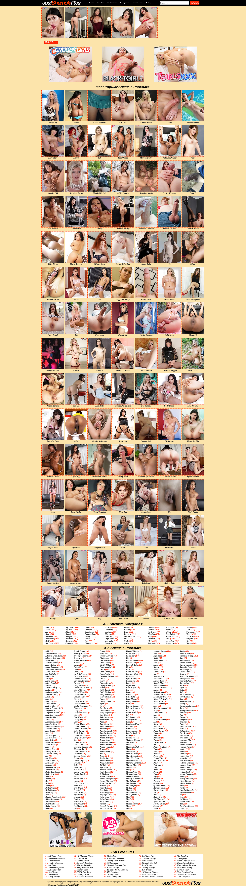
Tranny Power (83, 861)
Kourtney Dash (132, 674)
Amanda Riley (51, 688)
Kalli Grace (104, 774)
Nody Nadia (158, 713)
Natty (155, 690)
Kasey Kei (104, 788)
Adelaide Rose (51, 654)
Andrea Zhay (50, 706)
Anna (47, 720)
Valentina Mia (185, 740)
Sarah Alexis (185, 660)
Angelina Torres (52, 715)
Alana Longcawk (52, 667)
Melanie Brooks (132, 776)
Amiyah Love (50, 694)
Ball (47, 776)
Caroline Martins (81, 681)
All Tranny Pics (54, 870)
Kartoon (103, 786)
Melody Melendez (133, 779)
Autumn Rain (51, 754)
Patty (155, 749)
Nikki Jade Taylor (160, 699)
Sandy (182, 651)
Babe (47, 634)
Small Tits (170, 636)
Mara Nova (130, 751)
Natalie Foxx (158, 681)
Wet (187, 641)
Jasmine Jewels (106, 731)
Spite (182, 699)
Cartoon (77, 683)
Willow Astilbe (185, 783)
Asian (47, 630)
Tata (181, 715)
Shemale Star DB (149, 863)
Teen (188, 630)
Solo (168, 639)
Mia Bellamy (131, 781)
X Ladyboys (182, 858)
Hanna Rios (105, 683)
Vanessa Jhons (186, 747)
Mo (127, 808)
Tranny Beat (82, 870)
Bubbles (77, 663)
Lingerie (127, 634)
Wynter (182, 788)
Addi (47, 651)
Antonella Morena (53, 726)
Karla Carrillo (105, 783)
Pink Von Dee (159, 761)
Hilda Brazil (105, 690)
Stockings (170, 643)
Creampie (69, 643)
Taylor (182, 717)
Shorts (168, 630)
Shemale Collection (57, 858)
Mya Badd (157, 656)
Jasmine (103, 729)
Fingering (89, 643)
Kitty (128, 669)
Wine (182, 786)
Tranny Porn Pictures (116, 861)
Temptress (184, 720)
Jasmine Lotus (106, 733)
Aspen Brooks (51, 742)
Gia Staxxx (104, 658)
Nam (155, 663)
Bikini (68, 632)
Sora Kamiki (185, 697)
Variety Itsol (184, 756)
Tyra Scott (184, 738)
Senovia (183, 674)
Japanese (108, 643)
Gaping (108, 632)
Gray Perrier (105, 674)
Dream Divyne (79, 761)
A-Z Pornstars (111, 3)
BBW (47, 641)
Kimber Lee (131, 663)
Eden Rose (78, 767)
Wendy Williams (186, 779)
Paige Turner (158, 731)
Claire (76, 715)
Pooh (155, 772)
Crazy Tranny (54, 877)
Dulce (76, 765)
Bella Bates (50, 788)
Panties (151, 630)
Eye (75, 808)
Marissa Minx (132, 765)
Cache (76, 665)
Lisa (128, 722)
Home (91, 3)
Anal (47, 627)
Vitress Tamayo (186, 770)
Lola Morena (131, 731)
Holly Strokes (105, 697)
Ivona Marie (105, 710)
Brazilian (69, 639)
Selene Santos (185, 672)
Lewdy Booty (131, 701)
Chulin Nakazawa (81, 706)
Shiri (182, 685)
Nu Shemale (147, 861)
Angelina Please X (53, 713)
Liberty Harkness (133, 708)
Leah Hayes (131, 688)
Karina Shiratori (106, 781)
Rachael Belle (159, 788)
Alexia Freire (50, 674)
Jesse (102, 756)
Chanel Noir (79, 692)
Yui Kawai (184, 799)
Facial (87, 639)
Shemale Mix (54, 874)
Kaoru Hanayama (107, 779)
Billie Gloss (50, 801)
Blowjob (68, 636)
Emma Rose (78, 779)
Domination (90, 634)
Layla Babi (130, 685)
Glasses (108, 634)
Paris (155, 740)
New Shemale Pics (149, 874)
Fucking (108, 627)
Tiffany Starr (185, 731)
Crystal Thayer (80, 724)
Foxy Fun (104, 654)
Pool (150, 636)
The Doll (183, 722)
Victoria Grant (185, 765)
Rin (154, 792)
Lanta (128, 683)
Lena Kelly (130, 697)
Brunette (69, 641)
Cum (87, 627)
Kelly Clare (104, 799)
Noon (155, 717)
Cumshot (88, 630)
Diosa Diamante (80, 751)
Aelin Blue (49, 660)
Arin (47, 733)
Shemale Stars (54, 861)
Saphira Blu (185, 654)
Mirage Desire (132, 804)
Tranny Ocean (113, 874)
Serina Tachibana (187, 676)
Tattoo (189, 627)
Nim (155, 706)
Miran (128, 806)
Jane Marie (104, 724)
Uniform (189, 639)
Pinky (155, 763)
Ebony (87, 636)
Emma (76, 776)
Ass (46, 632)
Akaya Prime (50, 665)
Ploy (155, 767)
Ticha (182, 729)
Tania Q (183, 713)
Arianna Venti (51, 729)
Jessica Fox (104, 758)
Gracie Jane (105, 672)
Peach (156, 751)
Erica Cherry (79, 783)
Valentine (183, 742)
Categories (124, 3)
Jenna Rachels (106, 745)
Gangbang (109, 630)
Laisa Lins (130, 681)
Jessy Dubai (105, 763)
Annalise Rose (51, 724)
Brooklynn (78, 658)
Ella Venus (78, 770)
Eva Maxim (78, 801)
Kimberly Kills (132, 665)
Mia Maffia (131, 786)
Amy (47, 699)
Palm (155, 733)
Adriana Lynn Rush (53, 656)
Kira (128, 667)
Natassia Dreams (160, 688)
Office (126, 643)
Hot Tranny (53, 872)
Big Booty (49, 643)
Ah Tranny (52, 865)
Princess (156, 781)
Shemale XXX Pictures (186, 874)
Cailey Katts (78, 667)
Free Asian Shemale (115, 858)
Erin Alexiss (78, 788)
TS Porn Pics (82, 858)
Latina (127, 630)
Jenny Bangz (105, 751)
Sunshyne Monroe (187, 706)
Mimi (128, 797)
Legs (126, 632)
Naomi (156, 669)
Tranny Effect (83, 874)
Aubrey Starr (50, 751)
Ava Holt (49, 758)
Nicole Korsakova (160, 694)
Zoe (181, 804)
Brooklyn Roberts (81, 656)
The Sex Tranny (149, 858)
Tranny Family (148, 868)
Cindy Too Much (81, 713)
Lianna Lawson (132, 706)
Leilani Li (130, 694)
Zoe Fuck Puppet (187, 806)
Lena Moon (131, 699)
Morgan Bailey (159, 651)
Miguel (129, 790)
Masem (129, 767)
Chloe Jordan (79, 704)
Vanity (182, 751)
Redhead (151, 643)
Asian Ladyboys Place (186, 861)
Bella (47, 786)
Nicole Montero (159, 697)
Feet (86, 641)
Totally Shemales (56, 863)
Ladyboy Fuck (183, 870)
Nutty (155, 724)
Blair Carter (50, 804)
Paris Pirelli (158, 742)
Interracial (109, 641)
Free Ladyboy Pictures (186, 865)
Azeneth (48, 765)
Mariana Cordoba (133, 763)
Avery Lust (49, 763)
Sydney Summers (187, 710)
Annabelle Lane (52, 722)
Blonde (68, 634)
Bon (47, 808)
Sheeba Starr (185, 683)
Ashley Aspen (50, 735)
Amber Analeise (51, 692)
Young (189, 643)
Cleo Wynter (79, 717)
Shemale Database (85, 863)
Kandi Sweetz (105, 776)
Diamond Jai (79, 749)
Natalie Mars (158, 683)
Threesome (190, 632)
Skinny (169, 632)
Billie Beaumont (52, 799)
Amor (47, 697)
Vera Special (185, 761)
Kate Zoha (104, 790)
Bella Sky (49, 792)
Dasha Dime (79, 742)
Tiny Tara (184, 733)
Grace (102, 669)
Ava (46, 756)
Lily (127, 715)
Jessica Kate (105, 761)
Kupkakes (130, 676)
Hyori (102, 704)
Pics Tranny (147, 865)
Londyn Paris (131, 733)
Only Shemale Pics (85, 868)
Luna (128, 735)
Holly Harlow (105, 692)
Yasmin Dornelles (187, 790)
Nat (154, 674)
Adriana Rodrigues (53, 658)
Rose (155, 795)
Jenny (102, 749)
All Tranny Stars (55, 856)
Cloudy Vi (78, 720)
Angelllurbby (50, 717)
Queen (156, 783)
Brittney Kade (79, 654)
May (128, 770)
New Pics (100, 3)
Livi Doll (130, 726)
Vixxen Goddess (186, 774)
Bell (47, 783)
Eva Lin (77, 799)
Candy (76, 672)
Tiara (182, 724)
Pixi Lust (157, 765)
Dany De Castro (80, 738)
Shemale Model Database (117, 870)
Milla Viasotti (131, 792)
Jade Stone (104, 717)
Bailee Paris (50, 770)
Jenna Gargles (106, 742)
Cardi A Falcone (80, 674)
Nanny (156, 667)
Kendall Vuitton (132, 651)
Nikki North (158, 701)
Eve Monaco (79, 806)
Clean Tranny (113, 868)
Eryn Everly (78, 795)
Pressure (156, 779)
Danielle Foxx (79, 733)
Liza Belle (130, 729)
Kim (128, 658)
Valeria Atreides (186, 745)
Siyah (182, 688)
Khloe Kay (130, 656)
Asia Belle (49, 740)
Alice (47, 679)
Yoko (182, 797)
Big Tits (68, 630)
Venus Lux (184, 758)
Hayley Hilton (105, 685)
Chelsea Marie (79, 697)
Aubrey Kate (50, 749)
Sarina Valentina (187, 665)
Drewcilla (77, 763)
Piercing (151, 634)
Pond (155, 770)
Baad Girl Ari (51, 767)
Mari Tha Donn (132, 758)
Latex (126, 627)
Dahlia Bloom (79, 726)
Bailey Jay (49, 774)
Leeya (128, 692)
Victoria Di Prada (187, 763)
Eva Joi (77, 797)
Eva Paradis (79, 804)
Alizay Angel (50, 683)
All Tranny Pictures (150, 872)
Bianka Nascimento (53, 797)
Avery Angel (50, 761)
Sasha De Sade (186, 667)
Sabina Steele (159, 804)
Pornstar (151, 639)
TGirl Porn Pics (84, 872)
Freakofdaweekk (106, 656)
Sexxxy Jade (185, 679)
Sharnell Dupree (186, 681)
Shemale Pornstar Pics (116, 865)
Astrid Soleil (50, 745)
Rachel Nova (158, 790)
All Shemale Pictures (85, 856)
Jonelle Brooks (106, 770)
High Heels (109, 639)
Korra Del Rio (132, 672)
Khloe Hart (130, 654)
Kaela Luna (105, 772)
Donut (76, 758)
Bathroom (49, 639)
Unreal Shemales (84, 865)
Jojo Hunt (104, 767)
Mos (155, 654)
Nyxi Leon (157, 726)
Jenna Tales (105, 747)
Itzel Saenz (104, 708)
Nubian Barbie (159, 720)
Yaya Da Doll (185, 792)
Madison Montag (133, 740)
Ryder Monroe (159, 801)
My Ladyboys (112, 856)
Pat (154, 745)
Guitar (102, 679)
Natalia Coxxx (159, 679)
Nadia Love (158, 660)
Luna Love (130, 738)
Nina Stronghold (160, 708)
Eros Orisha (78, 792)
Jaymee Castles (106, 735)
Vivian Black (185, 772)
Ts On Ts (190, 636)
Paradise (157, 738)
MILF (126, 639)
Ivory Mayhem (106, 713)
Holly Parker (105, 694)
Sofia (182, 692)
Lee (127, 690)
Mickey (129, 788)
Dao (75, 740)
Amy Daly (49, 701)
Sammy (156, 806)
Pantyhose (152, 632)
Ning (155, 710)
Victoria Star (185, 767)
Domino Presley (80, 756)
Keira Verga (104, 797)
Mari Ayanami (132, 756)
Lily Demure (131, 717)
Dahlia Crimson (80, 729)
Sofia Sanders (185, 694)
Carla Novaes (79, 676)
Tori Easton (184, 735)
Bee (46, 781)
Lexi (128, 704)
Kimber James (132, 660)
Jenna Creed (105, 740)
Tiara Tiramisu (186, 726)
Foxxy (102, 651)
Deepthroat (89, 632)
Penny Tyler (158, 758)
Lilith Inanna (132, 713)
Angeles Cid (50, 710)
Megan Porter (132, 772)
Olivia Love (158, 729)
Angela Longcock (52, 708)
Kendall (103, 804)
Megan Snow (131, 774)
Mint (128, 801)
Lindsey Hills (131, 720)
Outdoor (151, 627)
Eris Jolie (77, 790)
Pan (155, 735)
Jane (102, 722)
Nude (126, 641)
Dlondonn (78, 754)
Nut (155, 722)
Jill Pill (103, 765)
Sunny (182, 704)
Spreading (170, 641)
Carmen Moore (80, 679)
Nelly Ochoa (158, 692)
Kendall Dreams (106, 806)
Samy (155, 808)
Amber (48, 690)
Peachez (156, 754)
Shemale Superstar (56, 868)
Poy (155, 776)
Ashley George (51, 738)
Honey (102, 699)
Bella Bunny (50, 790)
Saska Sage (184, 669)
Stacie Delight (185, 701)
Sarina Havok (185, 663)
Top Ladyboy (182, 856)
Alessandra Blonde (53, 669)
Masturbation (129, 636)
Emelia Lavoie (80, 774)
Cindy (76, 710)
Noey (155, 715)
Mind (128, 799)
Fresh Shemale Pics (185, 863)
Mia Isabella (131, 783)
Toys (188, 634)
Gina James (105, 663)
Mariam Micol (132, 761)
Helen (102, 688)
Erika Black (78, 786)
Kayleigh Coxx (106, 795)
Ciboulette (78, 708)
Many (128, 749)
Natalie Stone (159, 685)
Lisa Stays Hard (132, 724)
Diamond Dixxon (81, 747)
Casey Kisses (79, 685)
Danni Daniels (80, 735)
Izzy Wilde (104, 715)
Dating (148, 3)
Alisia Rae (49, 681)
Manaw (129, 745)
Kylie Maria (131, 679)
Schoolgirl (170, 627)
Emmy (76, 781)
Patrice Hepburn (160, 747)
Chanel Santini (80, 694)
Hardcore (108, 636)
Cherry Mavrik (80, 701)
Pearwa (156, 756)
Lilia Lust (130, 710)
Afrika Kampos (51, 663)
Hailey (102, 681)
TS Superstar (112, 863)
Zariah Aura (185, 801)
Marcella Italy (132, 754)
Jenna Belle (105, 738)
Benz (47, 795)
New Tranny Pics (114, 877)
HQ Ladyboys (112, 872)
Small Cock (170, 634)
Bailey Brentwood (52, 772)
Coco (76, 722)
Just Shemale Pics (64, 885)
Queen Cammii (159, 786)
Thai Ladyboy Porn (185, 872)
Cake (76, 669)
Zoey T (182, 808)
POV (150, 641)
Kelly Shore (104, 801)
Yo (181, 795)
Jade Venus (104, 720)
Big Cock (69, 627)
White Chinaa (185, 781)
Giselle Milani (105, 665)
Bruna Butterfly (80, 660)
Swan (182, 708)
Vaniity (182, 749)
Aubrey (48, 747)
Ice (101, 706)
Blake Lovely (50, 806)
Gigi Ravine (105, 660)
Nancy (156, 665)
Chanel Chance (80, 690)
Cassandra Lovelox (81, 688)
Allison (48, 685)
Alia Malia (49, 676)
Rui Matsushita (159, 799)
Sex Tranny (147, 870)
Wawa (182, 776)
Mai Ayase (130, 742)
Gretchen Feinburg (108, 676)
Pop (155, 774)
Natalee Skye (158, 676)
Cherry (76, 699)
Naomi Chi (158, 672)
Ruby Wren (158, 797)
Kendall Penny (106, 808)
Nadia (155, 658)
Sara (182, 658)
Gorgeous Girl (105, 667)
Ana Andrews (50, 704)
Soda (182, 690)
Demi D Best (79, 745)
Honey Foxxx (105, 701)
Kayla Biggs (105, 792)
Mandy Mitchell (132, 747)
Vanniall (183, 754)
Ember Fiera (79, 772)
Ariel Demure (51, 731)
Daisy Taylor (79, 731)
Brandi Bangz (79, 651)
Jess (101, 754)
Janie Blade (105, 726)
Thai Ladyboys (183, 877)
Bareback (49, 636)
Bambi (48, 779)
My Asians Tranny (184, 868)
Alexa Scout (50, 672)
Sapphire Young (186, 656)
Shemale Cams (137, 3)
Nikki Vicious (159, 704)
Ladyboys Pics (148, 856)
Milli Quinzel (131, 795)
